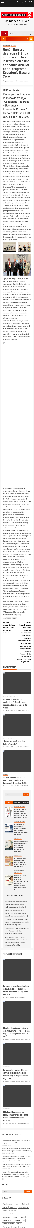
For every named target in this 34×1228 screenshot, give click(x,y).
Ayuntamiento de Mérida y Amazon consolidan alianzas (9, 627)
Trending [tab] (25, 802)
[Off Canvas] (2, 2)
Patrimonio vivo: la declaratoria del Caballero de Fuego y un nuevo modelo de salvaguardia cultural (20, 813)
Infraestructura (7, 1220)
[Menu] (8, 39)
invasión (17, 1220)
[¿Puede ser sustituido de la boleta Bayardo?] (17, 725)
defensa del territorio (9, 1210)
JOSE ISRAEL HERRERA (23, 710)
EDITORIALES (6, 738)
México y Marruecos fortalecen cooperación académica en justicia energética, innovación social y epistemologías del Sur (15, 1174)
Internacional (6, 45)
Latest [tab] (8, 802)
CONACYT (13, 1207)
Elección (20, 1214)
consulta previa (23, 1207)
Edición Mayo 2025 (8, 696)
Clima (5, 1207)
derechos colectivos (9, 1214)
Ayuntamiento (7, 1204)
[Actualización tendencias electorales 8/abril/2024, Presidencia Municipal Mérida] (17, 761)
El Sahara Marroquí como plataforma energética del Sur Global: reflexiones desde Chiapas (20, 862)
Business (25, 1204)
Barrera (9, 618)
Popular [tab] (17, 802)
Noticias (13, 45)
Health (15, 1217)
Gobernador (6, 1217)
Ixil (24, 1220)
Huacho (22, 1217)
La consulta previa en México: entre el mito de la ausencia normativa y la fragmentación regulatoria (21, 846)
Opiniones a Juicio (17, 21)
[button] (8, 39)
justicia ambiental (8, 1224)
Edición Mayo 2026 (19, 870)
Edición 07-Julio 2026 (19, 806)
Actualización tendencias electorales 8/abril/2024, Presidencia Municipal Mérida (15, 780)
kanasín (19, 1224)
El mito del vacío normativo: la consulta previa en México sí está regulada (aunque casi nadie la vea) (16, 913)
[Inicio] (4, 39)
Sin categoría (18, 838)
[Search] (28, 39)
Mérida (14, 618)
